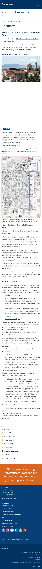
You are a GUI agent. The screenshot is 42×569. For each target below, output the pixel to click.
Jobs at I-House (9, 458)
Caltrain (5, 416)
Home (4, 21)
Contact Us (7, 455)
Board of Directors (10, 433)
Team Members (9, 440)
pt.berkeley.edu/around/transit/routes (18, 332)
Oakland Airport (10, 349)
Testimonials (8, 447)
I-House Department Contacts (11, 514)
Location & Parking (11, 451)
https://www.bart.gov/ (13, 319)
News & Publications (11, 444)
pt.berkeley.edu (9, 260)
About (10, 21)
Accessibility (36, 555)
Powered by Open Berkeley (31, 552)
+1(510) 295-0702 (7, 520)
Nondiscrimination (34, 557)
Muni (4, 413)
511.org (5, 408)
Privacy (37, 560)
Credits (27, 539)
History (6, 429)
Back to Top (36, 566)
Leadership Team (10, 436)
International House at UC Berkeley (16, 14)
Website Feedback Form (15, 539)
